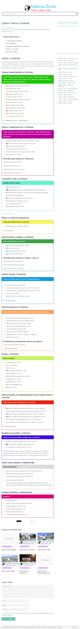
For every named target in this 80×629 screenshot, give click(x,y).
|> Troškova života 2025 (8, 627)
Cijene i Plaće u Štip (44, 550)
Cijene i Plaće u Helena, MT (66, 97)
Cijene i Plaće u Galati (65, 103)
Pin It (32, 521)
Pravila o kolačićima (30, 627)
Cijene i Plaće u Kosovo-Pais (66, 82)
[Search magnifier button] (76, 14)
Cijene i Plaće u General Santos (68, 99)
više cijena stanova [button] (10, 426)
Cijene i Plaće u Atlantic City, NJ (68, 58)
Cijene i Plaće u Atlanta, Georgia (68, 62)
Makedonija (7, 546)
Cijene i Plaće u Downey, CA (67, 92)
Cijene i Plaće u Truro (65, 78)
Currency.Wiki (74, 52)
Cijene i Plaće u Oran (64, 95)
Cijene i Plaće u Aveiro (65, 74)
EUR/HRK (60, 52)
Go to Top (74, 627)
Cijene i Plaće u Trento (65, 72)
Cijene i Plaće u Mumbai (65, 80)
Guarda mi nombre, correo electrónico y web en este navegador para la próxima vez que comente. (28, 614)
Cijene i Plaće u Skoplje (9, 550)
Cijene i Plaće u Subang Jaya (67, 76)
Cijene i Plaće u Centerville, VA (67, 88)
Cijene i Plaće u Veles (8, 571)
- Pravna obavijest (52, 627)
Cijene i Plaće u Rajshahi (65, 90)
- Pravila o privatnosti (41, 627)
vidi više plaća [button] (9, 230)
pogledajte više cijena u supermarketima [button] (16, 120)
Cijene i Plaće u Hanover (66, 60)
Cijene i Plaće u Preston (65, 101)
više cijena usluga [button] (10, 300)
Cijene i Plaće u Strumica (27, 550)
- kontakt (59, 627)
